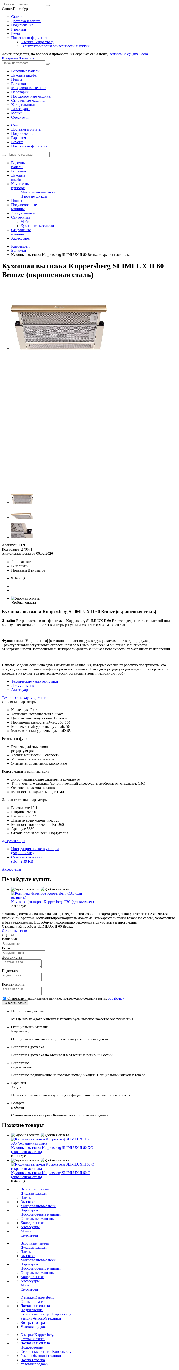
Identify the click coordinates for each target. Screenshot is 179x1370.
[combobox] (15, 9)
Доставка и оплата (26, 21)
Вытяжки (18, 84)
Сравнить (24, 562)
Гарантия (18, 29)
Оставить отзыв (14, 931)
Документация (22, 685)
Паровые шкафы (34, 196)
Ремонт (17, 33)
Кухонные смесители (37, 226)
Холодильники (23, 105)
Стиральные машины (28, 100)
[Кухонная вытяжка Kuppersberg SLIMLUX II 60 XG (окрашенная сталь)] (52, 1143)
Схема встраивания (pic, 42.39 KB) (26, 859)
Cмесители (20, 117)
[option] (94, 317)
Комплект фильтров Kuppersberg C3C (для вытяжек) (52, 902)
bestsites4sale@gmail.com (128, 54)
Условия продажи (34, 1327)
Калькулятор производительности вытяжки (55, 46)
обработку (116, 998)
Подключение (22, 25)
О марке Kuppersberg (37, 42)
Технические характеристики (34, 681)
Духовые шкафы (24, 75)
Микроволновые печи (28, 88)
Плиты (16, 79)
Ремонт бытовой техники (41, 1318)
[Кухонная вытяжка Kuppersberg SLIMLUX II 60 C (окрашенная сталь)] (52, 1169)
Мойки (16, 113)
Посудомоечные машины (31, 96)
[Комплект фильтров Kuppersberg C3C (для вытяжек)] (52, 897)
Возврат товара (33, 1323)
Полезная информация (29, 38)
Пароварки (20, 92)
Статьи (16, 17)
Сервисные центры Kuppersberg (46, 1314)
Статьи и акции (33, 1302)
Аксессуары (20, 109)
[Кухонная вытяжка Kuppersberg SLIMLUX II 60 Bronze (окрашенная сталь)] (59, 348)
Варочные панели (25, 71)
